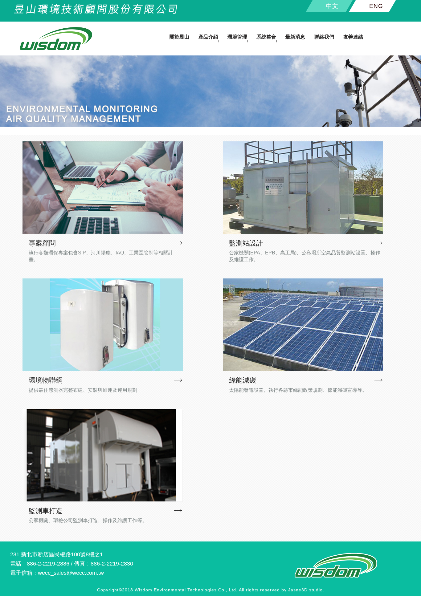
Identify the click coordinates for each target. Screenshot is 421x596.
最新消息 (295, 36)
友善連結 (353, 36)
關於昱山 (179, 36)
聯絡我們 (324, 36)
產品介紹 (208, 36)
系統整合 (266, 36)
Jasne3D (298, 589)
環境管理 (237, 36)
